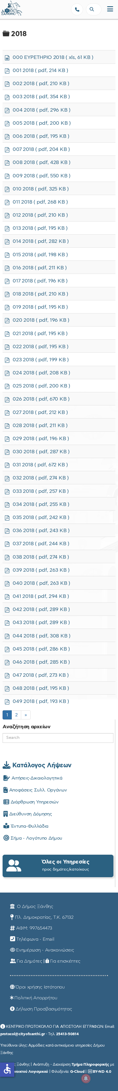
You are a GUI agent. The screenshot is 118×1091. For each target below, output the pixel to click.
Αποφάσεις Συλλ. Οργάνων (37, 790)
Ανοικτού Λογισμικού (29, 1072)
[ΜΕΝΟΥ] (110, 9)
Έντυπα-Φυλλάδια (28, 826)
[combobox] (93, 9)
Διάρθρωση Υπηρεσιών (33, 802)
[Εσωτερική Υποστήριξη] (7, 10)
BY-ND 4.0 (102, 1072)
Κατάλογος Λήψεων (41, 765)
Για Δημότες (29, 961)
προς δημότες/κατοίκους (65, 865)
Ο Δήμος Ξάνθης (34, 906)
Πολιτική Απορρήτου (35, 998)
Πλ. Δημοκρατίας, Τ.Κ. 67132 (44, 917)
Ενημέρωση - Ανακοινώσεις (45, 950)
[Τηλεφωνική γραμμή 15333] (77, 9)
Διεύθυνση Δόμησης (30, 814)
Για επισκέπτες (65, 961)
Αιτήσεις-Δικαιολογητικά (36, 778)
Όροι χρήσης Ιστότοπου (39, 987)
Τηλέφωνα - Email (35, 939)
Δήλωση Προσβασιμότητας (43, 1009)
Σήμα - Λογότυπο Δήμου (35, 838)
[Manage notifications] (86, 1078)
